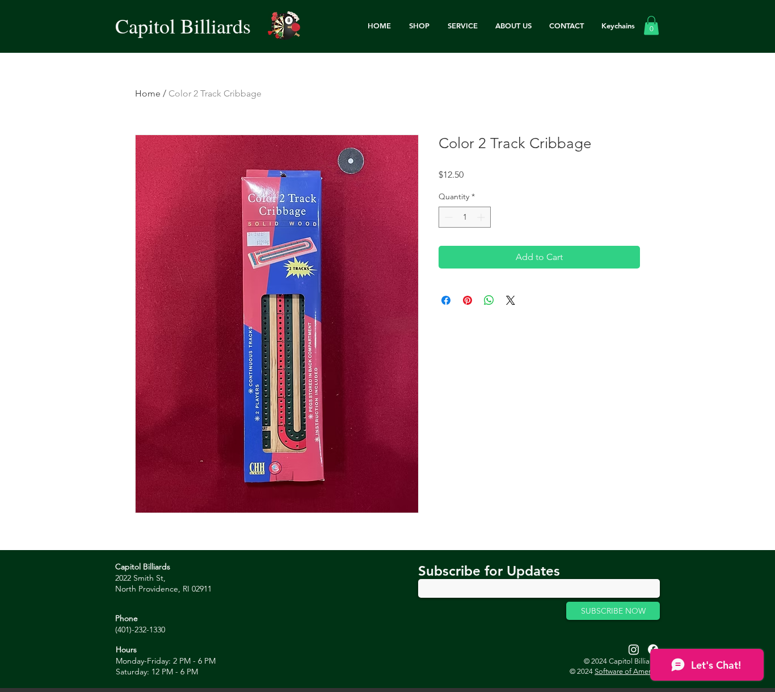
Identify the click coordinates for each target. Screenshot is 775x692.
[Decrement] (447, 217)
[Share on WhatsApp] (489, 300)
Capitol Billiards (183, 25)
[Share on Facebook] (446, 300)
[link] (651, 25)
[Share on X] (510, 300)
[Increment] (482, 217)
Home (148, 93)
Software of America (627, 671)
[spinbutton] (464, 217)
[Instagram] (634, 649)
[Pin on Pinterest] (467, 300)
